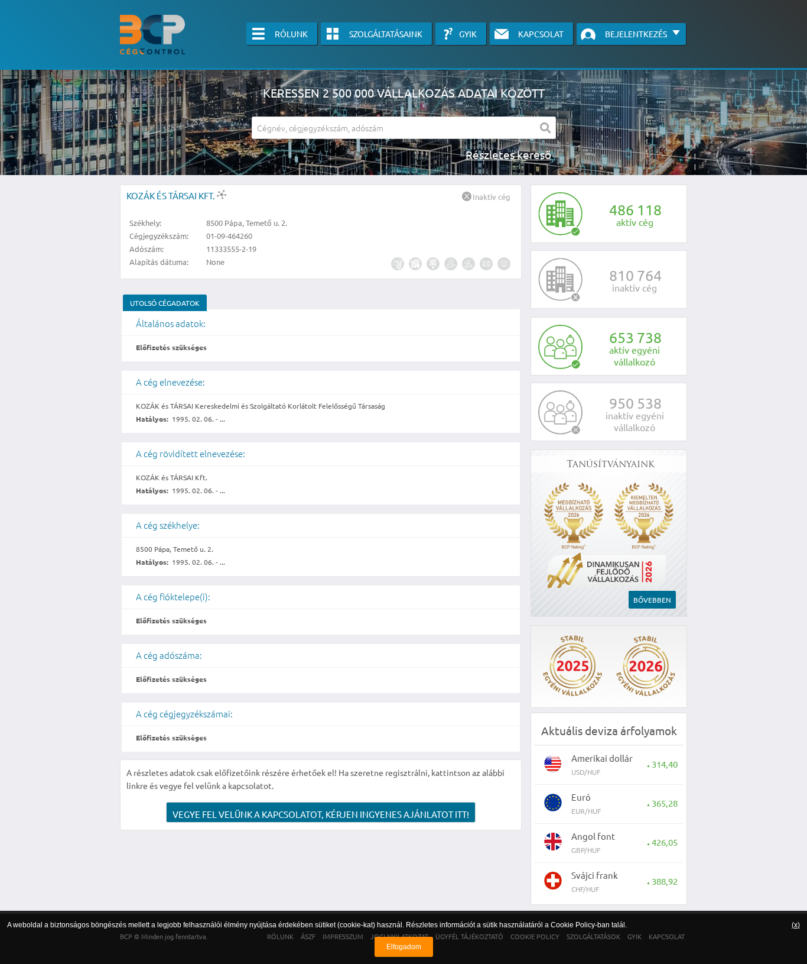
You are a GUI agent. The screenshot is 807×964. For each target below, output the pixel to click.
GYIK (468, 33)
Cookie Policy (573, 925)
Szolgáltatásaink (385, 33)
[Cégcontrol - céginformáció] (152, 34)
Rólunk (291, 33)
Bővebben (652, 599)
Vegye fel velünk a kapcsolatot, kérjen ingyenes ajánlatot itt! (321, 814)
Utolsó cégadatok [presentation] (165, 303)
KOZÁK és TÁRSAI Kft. (171, 195)
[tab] (165, 303)
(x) (796, 925)
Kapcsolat (541, 33)
